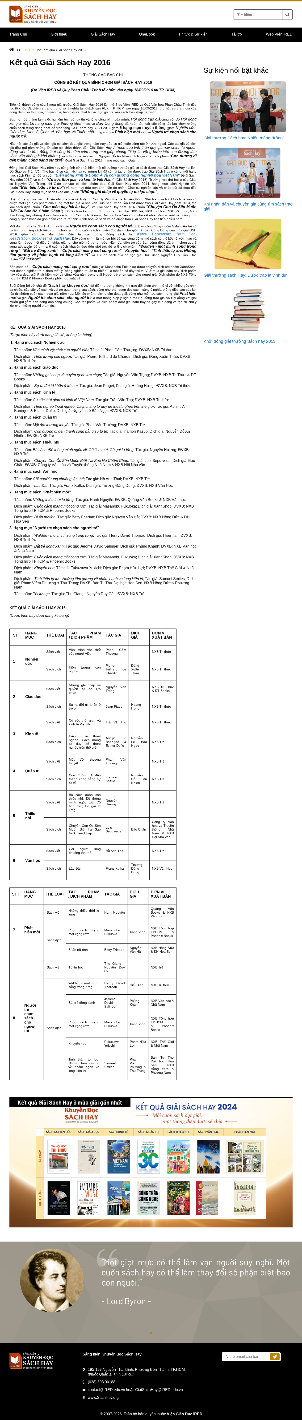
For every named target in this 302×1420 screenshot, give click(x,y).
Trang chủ (15, 50)
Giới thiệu (59, 34)
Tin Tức (28, 50)
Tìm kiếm (287, 14)
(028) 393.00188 (101, 1382)
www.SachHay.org (103, 1398)
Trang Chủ (18, 34)
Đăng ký (275, 1356)
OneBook (147, 34)
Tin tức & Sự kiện (193, 34)
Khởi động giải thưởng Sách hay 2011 (239, 341)
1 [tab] (151, 1333)
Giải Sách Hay (103, 34)
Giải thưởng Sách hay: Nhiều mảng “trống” (244, 138)
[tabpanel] (151, 1292)
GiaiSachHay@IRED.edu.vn (159, 1390)
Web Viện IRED (279, 34)
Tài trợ (236, 34)
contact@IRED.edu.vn (106, 1390)
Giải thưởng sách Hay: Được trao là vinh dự (245, 275)
